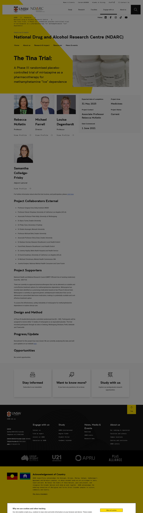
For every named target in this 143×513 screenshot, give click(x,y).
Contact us (37, 430)
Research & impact (42, 45)
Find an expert (38, 433)
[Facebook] (110, 17)
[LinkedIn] (105, 17)
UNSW (15, 17)
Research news (89, 438)
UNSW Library (115, 444)
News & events (72, 45)
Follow (100, 17)
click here (70, 194)
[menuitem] (70, 9)
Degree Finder (64, 433)
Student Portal (64, 437)
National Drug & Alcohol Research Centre (31, 19)
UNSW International (66, 430)
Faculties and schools (118, 433)
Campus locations (116, 437)
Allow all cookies (111, 510)
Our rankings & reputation (120, 430)
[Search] (136, 9)
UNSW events (88, 435)
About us (26, 45)
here (35, 344)
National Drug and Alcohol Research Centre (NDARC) (68, 37)
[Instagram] (115, 17)
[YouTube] (125, 17)
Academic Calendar (65, 440)
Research (27, 17)
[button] (131, 409)
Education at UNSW (39, 440)
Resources (57, 45)
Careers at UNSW (38, 437)
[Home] (21, 10)
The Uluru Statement (40, 494)
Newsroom (87, 432)
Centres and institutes (118, 440)
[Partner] (38, 10)
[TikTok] (120, 17)
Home (16, 45)
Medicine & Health (21, 32)
